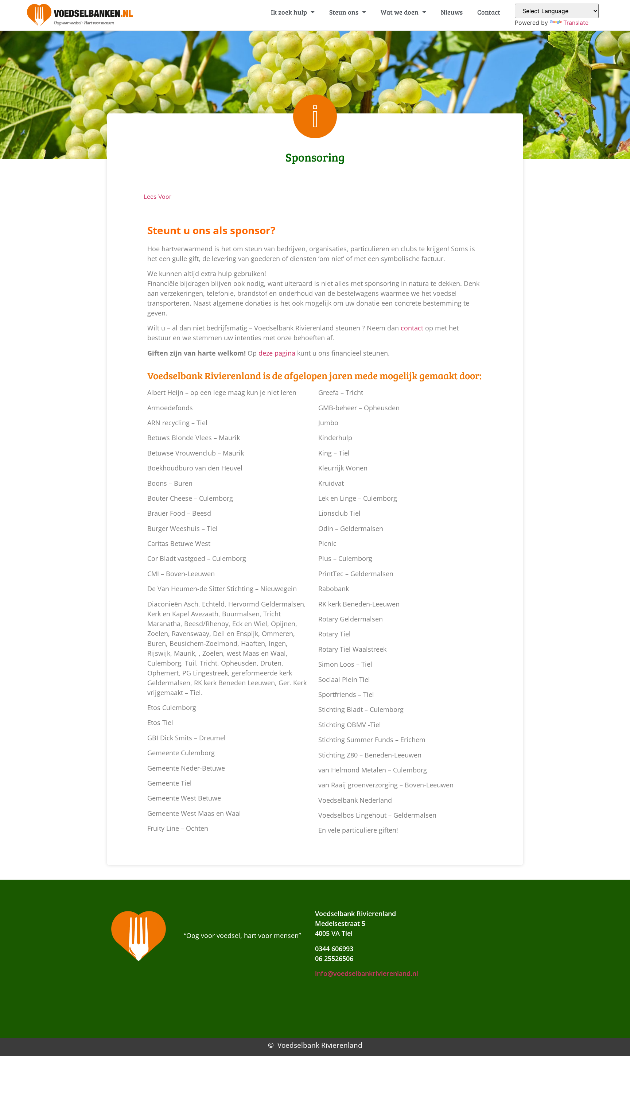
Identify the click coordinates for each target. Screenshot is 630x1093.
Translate (575, 22)
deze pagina (276, 353)
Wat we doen (400, 12)
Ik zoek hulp (289, 12)
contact (412, 327)
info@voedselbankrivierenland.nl (366, 973)
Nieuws (452, 12)
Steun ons (343, 12)
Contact (488, 12)
